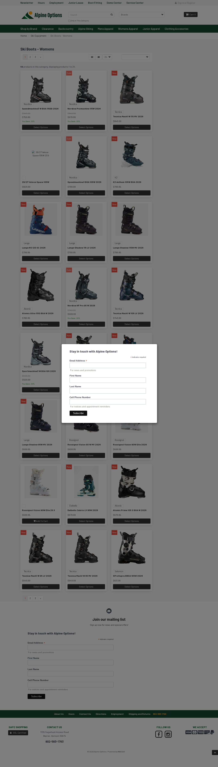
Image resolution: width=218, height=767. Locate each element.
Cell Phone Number (80, 397)
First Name (75, 375)
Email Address (78, 360)
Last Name (75, 386)
